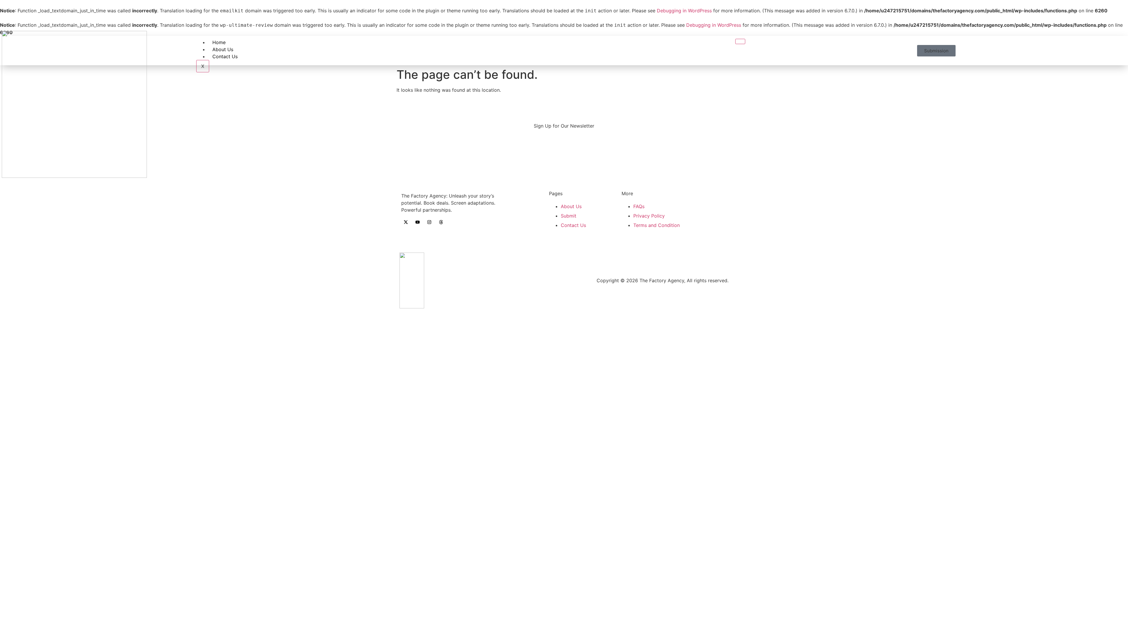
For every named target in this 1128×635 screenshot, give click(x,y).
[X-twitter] (405, 222)
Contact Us (225, 56)
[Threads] (441, 222)
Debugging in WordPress (684, 11)
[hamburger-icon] (740, 41)
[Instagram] (429, 222)
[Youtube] (417, 222)
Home (219, 42)
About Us (222, 49)
